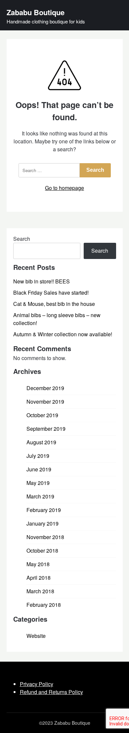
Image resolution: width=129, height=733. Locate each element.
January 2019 (42, 523)
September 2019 (45, 428)
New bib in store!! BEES (41, 281)
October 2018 (42, 550)
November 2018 (45, 537)
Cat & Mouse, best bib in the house (54, 304)
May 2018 (38, 564)
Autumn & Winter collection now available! (62, 334)
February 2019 (43, 510)
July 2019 (37, 455)
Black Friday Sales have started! (51, 292)
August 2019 (41, 442)
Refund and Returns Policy (51, 692)
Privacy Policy (36, 684)
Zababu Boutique (35, 12)
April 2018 (38, 577)
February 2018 (43, 604)
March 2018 (40, 591)
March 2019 (40, 496)
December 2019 (45, 388)
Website (36, 636)
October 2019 (42, 415)
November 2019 (45, 401)
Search (21, 238)
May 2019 (38, 483)
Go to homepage (64, 188)
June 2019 (38, 469)
